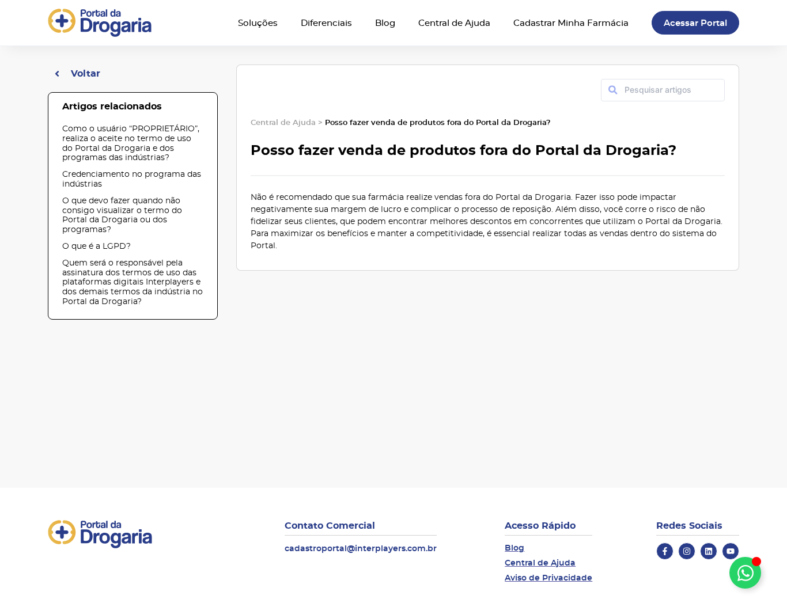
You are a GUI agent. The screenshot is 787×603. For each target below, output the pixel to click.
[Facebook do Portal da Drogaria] (665, 551)
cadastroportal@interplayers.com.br (361, 548)
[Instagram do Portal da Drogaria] (686, 551)
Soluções (258, 22)
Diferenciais (326, 22)
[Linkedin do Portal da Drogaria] (708, 551)
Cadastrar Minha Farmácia (571, 22)
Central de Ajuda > (288, 122)
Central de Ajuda (454, 22)
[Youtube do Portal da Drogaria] (730, 551)
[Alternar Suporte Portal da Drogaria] (745, 573)
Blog (385, 22)
